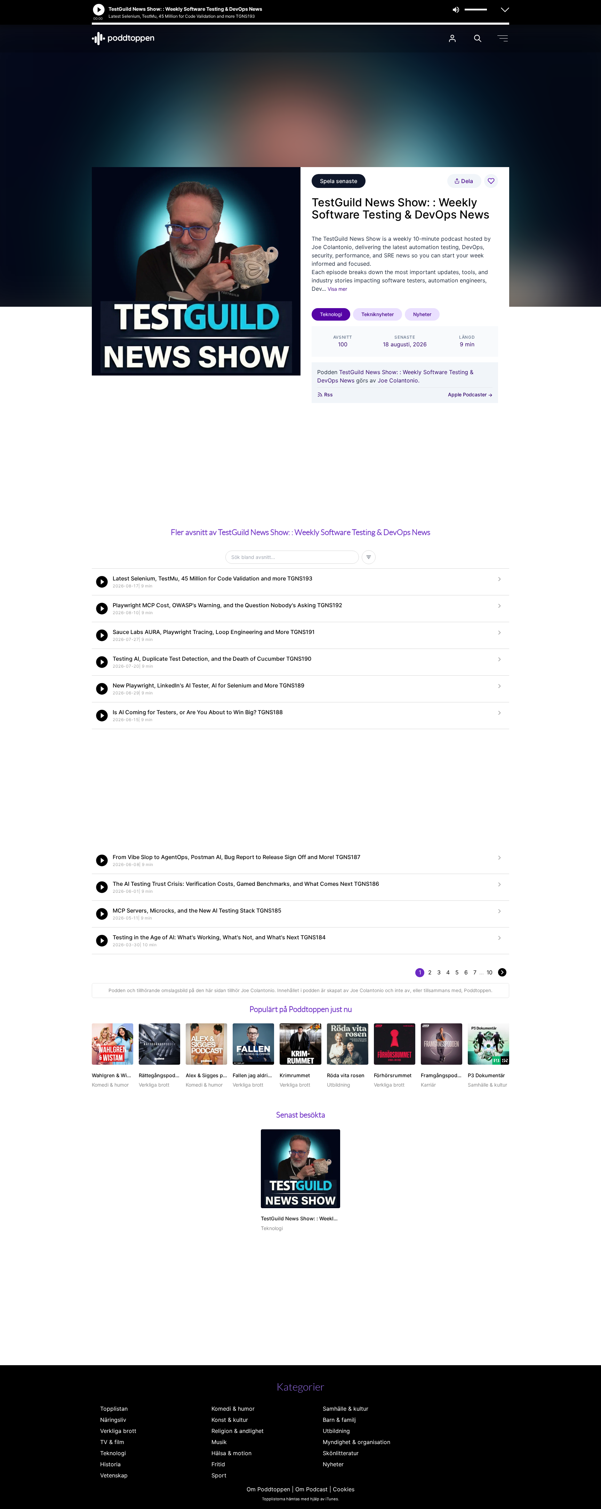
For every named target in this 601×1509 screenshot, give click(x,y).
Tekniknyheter (377, 314)
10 (489, 972)
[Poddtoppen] (123, 38)
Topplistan (114, 1408)
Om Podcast (311, 1489)
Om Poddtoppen (268, 1489)
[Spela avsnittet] (102, 582)
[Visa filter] (369, 557)
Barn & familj (339, 1419)
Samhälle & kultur (345, 1408)
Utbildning (336, 1430)
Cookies (343, 1489)
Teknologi (331, 314)
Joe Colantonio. (398, 380)
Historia (110, 1464)
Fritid (218, 1464)
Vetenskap (114, 1475)
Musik (219, 1441)
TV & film (112, 1441)
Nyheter (422, 314)
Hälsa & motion (231, 1453)
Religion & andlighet (237, 1430)
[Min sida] (452, 38)
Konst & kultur (229, 1419)
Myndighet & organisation (356, 1441)
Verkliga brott (118, 1430)
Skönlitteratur (341, 1453)
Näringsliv (113, 1419)
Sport (218, 1475)
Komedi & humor (233, 1408)
